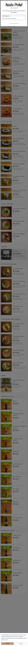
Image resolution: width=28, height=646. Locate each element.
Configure (20, 643)
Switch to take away (14, 23)
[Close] (26, 2)
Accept (7, 643)
